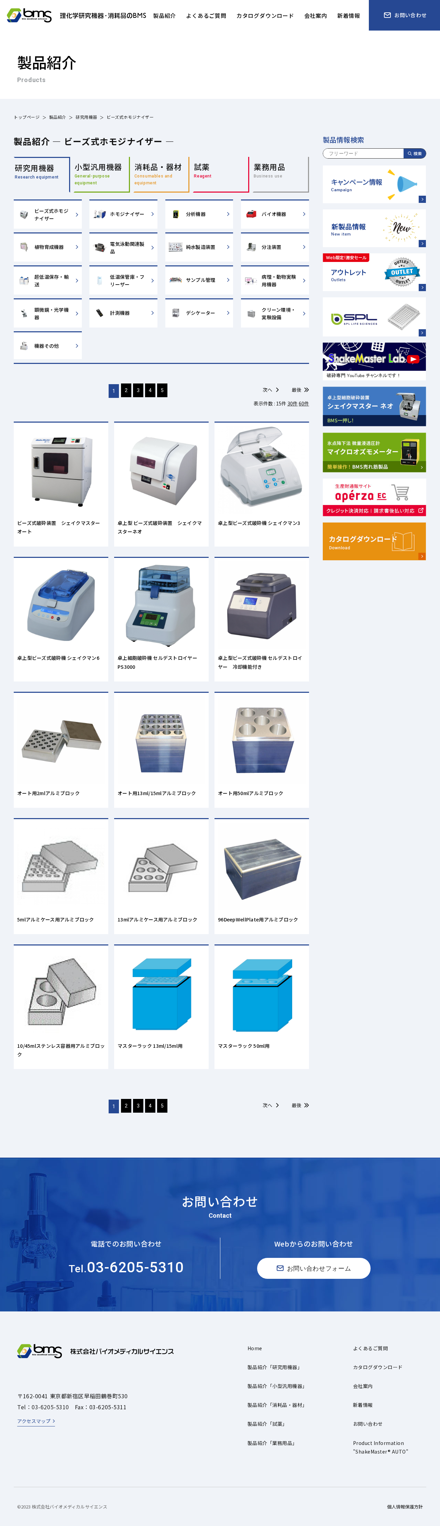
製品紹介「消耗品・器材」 (277, 1404)
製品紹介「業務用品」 (272, 1442)
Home (255, 1348)
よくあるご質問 (370, 1348)
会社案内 (363, 1385)
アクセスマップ (34, 1421)
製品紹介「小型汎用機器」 (277, 1385)
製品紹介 (57, 117)
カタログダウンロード (378, 1367)
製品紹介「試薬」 (267, 1423)
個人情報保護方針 (405, 1506)
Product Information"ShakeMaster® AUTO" (380, 1447)
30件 (292, 403)
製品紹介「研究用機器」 (275, 1367)
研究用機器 (86, 117)
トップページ (27, 117)
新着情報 (363, 1404)
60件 (304, 403)
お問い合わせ (368, 1423)
